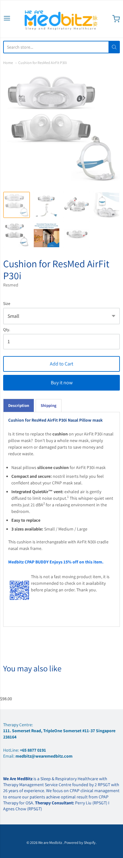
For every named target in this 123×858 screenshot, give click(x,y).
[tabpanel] (61, 519)
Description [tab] (18, 405)
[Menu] (7, 18)
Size (6, 303)
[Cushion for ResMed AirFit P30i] (16, 205)
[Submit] (114, 47)
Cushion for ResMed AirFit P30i (42, 62)
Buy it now (62, 382)
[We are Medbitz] (61, 19)
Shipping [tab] (48, 405)
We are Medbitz (50, 842)
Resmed (10, 285)
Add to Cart (61, 363)
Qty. (6, 330)
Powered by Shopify (80, 842)
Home (8, 62)
